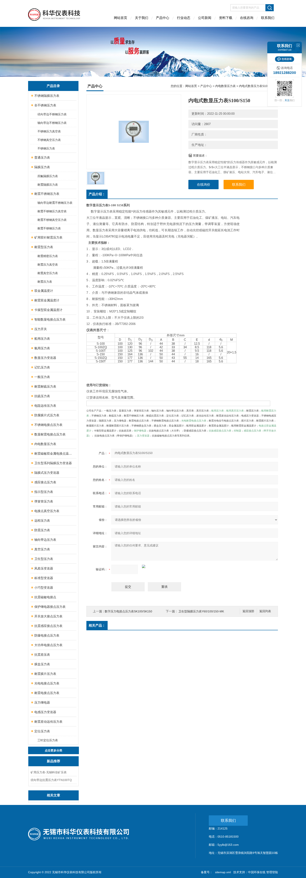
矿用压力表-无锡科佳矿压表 (49, 772)
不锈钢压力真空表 (49, 131)
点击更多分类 (53, 750)
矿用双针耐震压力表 (48, 237)
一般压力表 (42, 377)
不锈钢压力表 (46, 148)
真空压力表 (42, 549)
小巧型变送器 (43, 587)
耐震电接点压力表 (46, 693)
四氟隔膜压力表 (47, 176)
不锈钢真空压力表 (49, 140)
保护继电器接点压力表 (50, 606)
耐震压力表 (44, 281)
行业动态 (183, 18)
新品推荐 (53, 761)
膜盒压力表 (42, 664)
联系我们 (267, 18)
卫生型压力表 (43, 559)
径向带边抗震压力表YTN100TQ (51, 780)
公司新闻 (204, 18)
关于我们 (141, 18)
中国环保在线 (256, 872)
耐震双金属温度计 (46, 300)
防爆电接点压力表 (46, 635)
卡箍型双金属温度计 (48, 310)
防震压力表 (42, 530)
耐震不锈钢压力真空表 (52, 211)
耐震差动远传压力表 (48, 721)
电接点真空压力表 (46, 511)
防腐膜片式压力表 (46, 415)
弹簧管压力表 (43, 501)
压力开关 (40, 329)
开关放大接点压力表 (48, 616)
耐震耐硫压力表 (45, 386)
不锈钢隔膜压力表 (46, 95)
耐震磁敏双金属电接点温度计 (53, 453)
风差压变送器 (43, 568)
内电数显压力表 (45, 444)
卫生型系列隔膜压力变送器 (53, 463)
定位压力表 (42, 731)
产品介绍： (97, 194)
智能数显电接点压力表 (50, 319)
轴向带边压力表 (45, 539)
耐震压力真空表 (47, 264)
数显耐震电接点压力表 (50, 434)
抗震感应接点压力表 (48, 626)
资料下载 (225, 18)
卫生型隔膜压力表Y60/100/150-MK (201, 611)
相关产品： (97, 625)
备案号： (207, 872)
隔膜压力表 (42, 167)
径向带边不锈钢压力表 (52, 114)
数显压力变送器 (45, 357)
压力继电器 (42, 702)
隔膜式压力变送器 (46, 472)
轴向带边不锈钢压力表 (52, 122)
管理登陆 (272, 872)
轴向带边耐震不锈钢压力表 (54, 202)
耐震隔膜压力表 (47, 184)
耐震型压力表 (43, 247)
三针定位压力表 (47, 740)
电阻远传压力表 (45, 405)
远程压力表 (42, 520)
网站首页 (120, 18)
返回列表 (265, 611)
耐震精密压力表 (47, 256)
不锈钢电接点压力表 (48, 425)
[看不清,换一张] (194, 566)
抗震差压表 (42, 654)
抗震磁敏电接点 (45, 597)
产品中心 (162, 18)
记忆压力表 (42, 367)
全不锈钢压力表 (45, 105)
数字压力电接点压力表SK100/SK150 (128, 611)
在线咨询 (246, 18)
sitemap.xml (223, 872)
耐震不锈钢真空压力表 (52, 219)
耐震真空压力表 (47, 273)
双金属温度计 (43, 290)
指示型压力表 (43, 492)
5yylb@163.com (228, 844)
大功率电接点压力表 (48, 645)
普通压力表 (42, 157)
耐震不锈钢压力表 (46, 193)
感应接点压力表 (45, 482)
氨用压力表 (42, 348)
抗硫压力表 (42, 396)
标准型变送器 (43, 578)
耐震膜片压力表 (45, 673)
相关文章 (53, 795)
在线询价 (203, 184)
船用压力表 (42, 338)
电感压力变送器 (45, 712)
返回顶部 (248, 611)
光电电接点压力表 (46, 683)
